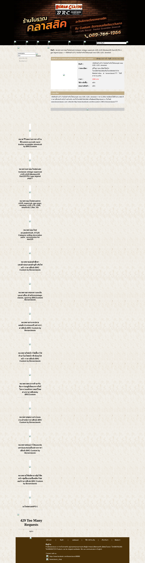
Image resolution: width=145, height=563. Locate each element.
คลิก (93, 82)
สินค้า (52, 50)
